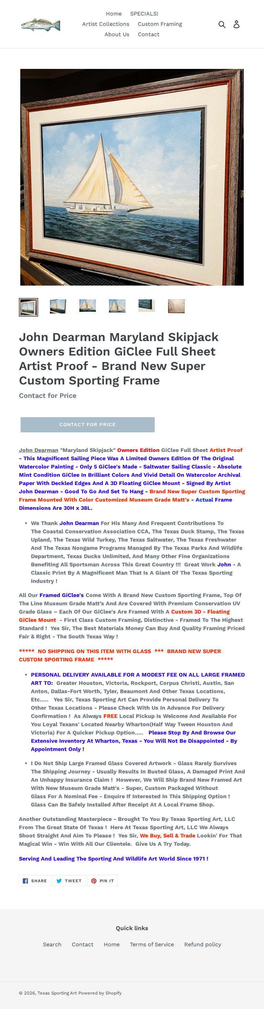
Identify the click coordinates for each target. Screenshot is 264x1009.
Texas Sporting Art (57, 993)
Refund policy (202, 944)
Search (52, 944)
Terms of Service (152, 944)
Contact (83, 944)
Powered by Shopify (100, 993)
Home (112, 944)
